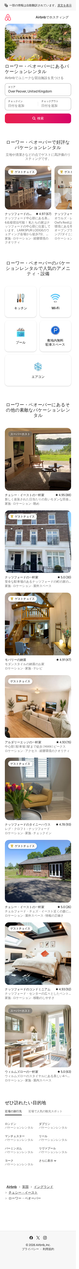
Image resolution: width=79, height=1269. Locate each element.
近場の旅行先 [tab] (13, 1111)
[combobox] (38, 91)
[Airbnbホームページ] (8, 17)
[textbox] (21, 105)
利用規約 (48, 1249)
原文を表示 (65, 5)
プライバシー (30, 1249)
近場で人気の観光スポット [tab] (45, 1111)
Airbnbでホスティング (52, 17)
